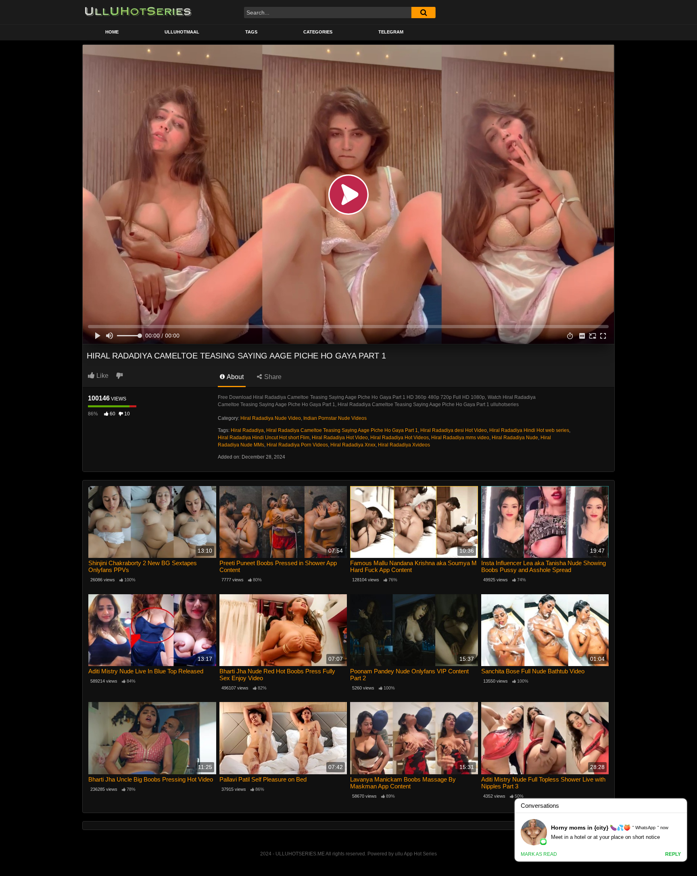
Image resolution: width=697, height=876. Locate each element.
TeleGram (390, 31)
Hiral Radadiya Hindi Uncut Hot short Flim (263, 437)
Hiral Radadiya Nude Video (270, 418)
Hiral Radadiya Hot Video (340, 437)
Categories (317, 31)
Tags (251, 31)
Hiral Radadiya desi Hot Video (453, 430)
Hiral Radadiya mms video (460, 437)
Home (112, 31)
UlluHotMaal (182, 31)
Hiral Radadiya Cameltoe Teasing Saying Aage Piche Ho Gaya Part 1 (342, 430)
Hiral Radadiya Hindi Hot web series (529, 430)
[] (423, 12)
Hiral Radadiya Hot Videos (399, 437)
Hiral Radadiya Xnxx (353, 445)
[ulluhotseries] (138, 12)
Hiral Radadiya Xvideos (404, 445)
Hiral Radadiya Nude (515, 437)
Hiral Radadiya (247, 430)
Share (272, 376)
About (234, 376)
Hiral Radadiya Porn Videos (297, 445)
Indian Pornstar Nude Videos (335, 418)
